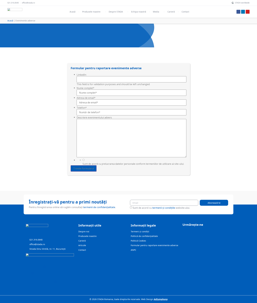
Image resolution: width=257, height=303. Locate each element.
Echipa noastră (138, 11)
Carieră (171, 11)
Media (156, 11)
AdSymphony (161, 299)
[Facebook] (238, 12)
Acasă (72, 11)
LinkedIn (81, 75)
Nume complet (85, 88)
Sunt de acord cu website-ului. (161, 207)
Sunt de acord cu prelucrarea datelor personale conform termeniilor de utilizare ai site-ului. (133, 164)
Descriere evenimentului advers (94, 117)
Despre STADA (116, 11)
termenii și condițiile (163, 207)
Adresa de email (86, 98)
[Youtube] (248, 12)
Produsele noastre (91, 11)
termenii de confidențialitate (99, 207)
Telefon (82, 107)
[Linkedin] (243, 12)
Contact (185, 11)
